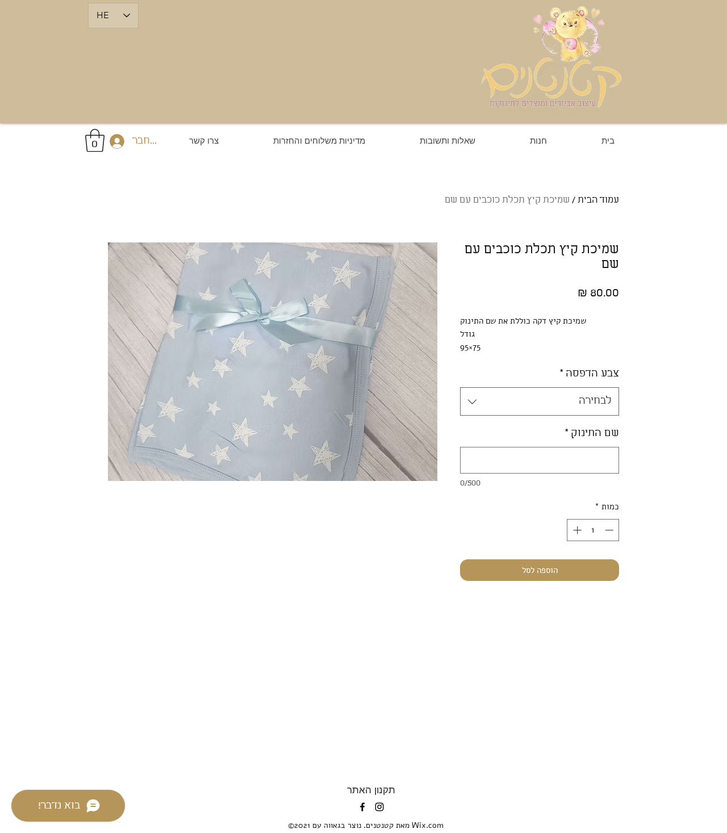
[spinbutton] (593, 530)
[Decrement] (610, 530)
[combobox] (539, 401)
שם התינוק (592, 433)
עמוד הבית (598, 200)
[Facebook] (362, 807)
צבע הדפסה (589, 373)
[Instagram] (379, 807)
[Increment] (576, 530)
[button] (95, 140)
